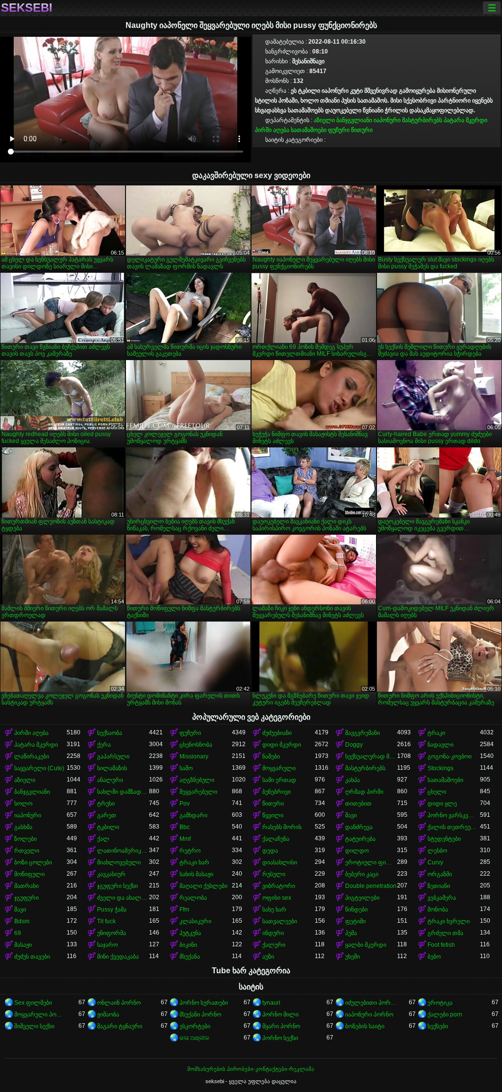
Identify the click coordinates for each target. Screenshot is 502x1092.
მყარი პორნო (281, 1026)
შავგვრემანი (362, 732)
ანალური (110, 780)
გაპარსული (113, 756)
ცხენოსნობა (195, 744)
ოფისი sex (276, 897)
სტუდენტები (444, 838)
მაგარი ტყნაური (119, 1026)
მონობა (437, 909)
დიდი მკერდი (281, 744)
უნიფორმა (111, 933)
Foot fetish (441, 944)
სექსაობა (109, 732)
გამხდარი (193, 815)
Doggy (354, 744)
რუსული (273, 874)
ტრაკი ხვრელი (448, 921)
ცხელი (436, 791)
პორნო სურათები (203, 1002)
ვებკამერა (441, 897)
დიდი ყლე (442, 803)
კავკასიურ (111, 874)
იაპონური (387, 120)
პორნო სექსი (280, 1038)
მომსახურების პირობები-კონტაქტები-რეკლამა (250, 1069)
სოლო (23, 803)
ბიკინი (188, 944)
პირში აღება (272, 130)
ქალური (273, 944)
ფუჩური (339, 130)
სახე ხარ (274, 909)
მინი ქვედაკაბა (118, 956)
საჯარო (107, 944)
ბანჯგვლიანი (354, 120)
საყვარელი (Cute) (39, 768)
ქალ (103, 838)
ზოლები (25, 838)
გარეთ (106, 815)
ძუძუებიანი (277, 732)
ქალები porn (444, 1014)
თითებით (358, 803)
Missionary (193, 756)
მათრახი (26, 886)
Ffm (184, 909)
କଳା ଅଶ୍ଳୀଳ (194, 1038)
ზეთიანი (438, 886)
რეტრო (190, 850)
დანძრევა (359, 827)
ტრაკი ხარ (194, 862)
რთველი (26, 850)
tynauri (271, 1002)
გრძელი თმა (445, 933)
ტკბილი (108, 827)
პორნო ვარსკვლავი (453, 815)
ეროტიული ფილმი (371, 862)
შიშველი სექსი (34, 1026)
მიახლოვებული (119, 862)
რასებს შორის (281, 827)
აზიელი (324, 120)
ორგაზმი (439, 874)
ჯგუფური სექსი (117, 886)
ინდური (273, 933)
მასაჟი (23, 944)
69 (17, 933)
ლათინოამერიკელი (123, 850)
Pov (184, 803)
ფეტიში (355, 921)
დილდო (357, 850)
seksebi (26, 7)
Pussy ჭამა (111, 909)
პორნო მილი (280, 1014)
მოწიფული (29, 874)
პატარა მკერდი (465, 120)
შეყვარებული (198, 791)
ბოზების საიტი (364, 1026)
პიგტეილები (362, 897)
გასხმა (23, 827)
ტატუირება (360, 838)
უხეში (352, 956)
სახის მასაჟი (196, 874)
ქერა (104, 744)
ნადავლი (440, 744)
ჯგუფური (26, 897)
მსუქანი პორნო (200, 1014)
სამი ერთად (279, 780)
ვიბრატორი (278, 886)
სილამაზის (112, 768)
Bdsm (21, 921)
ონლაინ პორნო (119, 1002)
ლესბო (437, 850)
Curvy (435, 862)
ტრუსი (106, 803)
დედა (270, 850)
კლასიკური (195, 921)
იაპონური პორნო (369, 1014)
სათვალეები (279, 921)
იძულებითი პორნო (371, 1002)
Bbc (184, 827)
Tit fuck (106, 921)
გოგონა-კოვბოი (449, 756)
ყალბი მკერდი (365, 944)
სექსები (437, 1026)
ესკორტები (194, 1026)
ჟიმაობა (108, 1014)
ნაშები (271, 756)
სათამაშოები (308, 130)
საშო (186, 768)
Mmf (185, 838)
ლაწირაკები (31, 756)
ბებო (434, 956)
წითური (362, 130)
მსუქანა (189, 956)
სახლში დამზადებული (123, 791)
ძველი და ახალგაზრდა (123, 897)
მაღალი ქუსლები (203, 886)
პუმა (351, 933)
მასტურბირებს (422, 120)
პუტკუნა (190, 933)
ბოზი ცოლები (33, 862)
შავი (351, 815)
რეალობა (193, 897)
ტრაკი (436, 732)
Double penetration (371, 886)
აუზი (268, 956)
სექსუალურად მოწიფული (371, 756)
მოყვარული (279, 768)
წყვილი (272, 815)
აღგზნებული (196, 780)
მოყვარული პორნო (40, 1014)
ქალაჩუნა (275, 838)
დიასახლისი (279, 862)
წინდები (356, 909)
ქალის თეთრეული (453, 827)
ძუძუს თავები (32, 956)
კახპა (352, 780)
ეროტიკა (439, 1002)
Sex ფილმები (33, 1002)
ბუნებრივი (276, 791)
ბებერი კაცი (361, 874)
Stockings (440, 768)
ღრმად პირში (364, 791)
